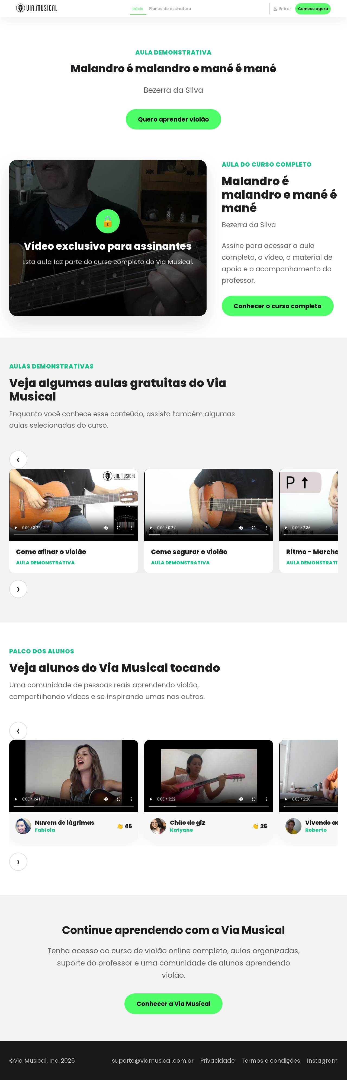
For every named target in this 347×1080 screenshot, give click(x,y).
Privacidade (217, 1061)
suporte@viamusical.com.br (153, 1061)
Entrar (284, 8)
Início (138, 8)
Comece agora (313, 8)
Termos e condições (271, 1061)
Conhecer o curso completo (278, 306)
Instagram (322, 1061)
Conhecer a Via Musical (173, 1003)
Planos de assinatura (170, 8)
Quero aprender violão (173, 119)
